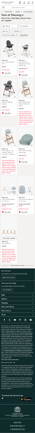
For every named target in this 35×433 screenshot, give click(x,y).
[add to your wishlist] (15, 57)
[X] (10, 320)
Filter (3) (7, 26)
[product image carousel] (9, 48)
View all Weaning (27, 11)
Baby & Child (8, 11)
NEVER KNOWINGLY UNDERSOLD (17, 425)
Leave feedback (7, 289)
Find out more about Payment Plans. (10, 359)
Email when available (8, 238)
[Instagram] (25, 320)
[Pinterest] (20, 320)
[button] (33, 2)
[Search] (4, 7)
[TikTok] (31, 320)
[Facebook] (4, 320)
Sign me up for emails (8, 277)
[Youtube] (15, 320)
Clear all (24, 35)
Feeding (18, 11)
